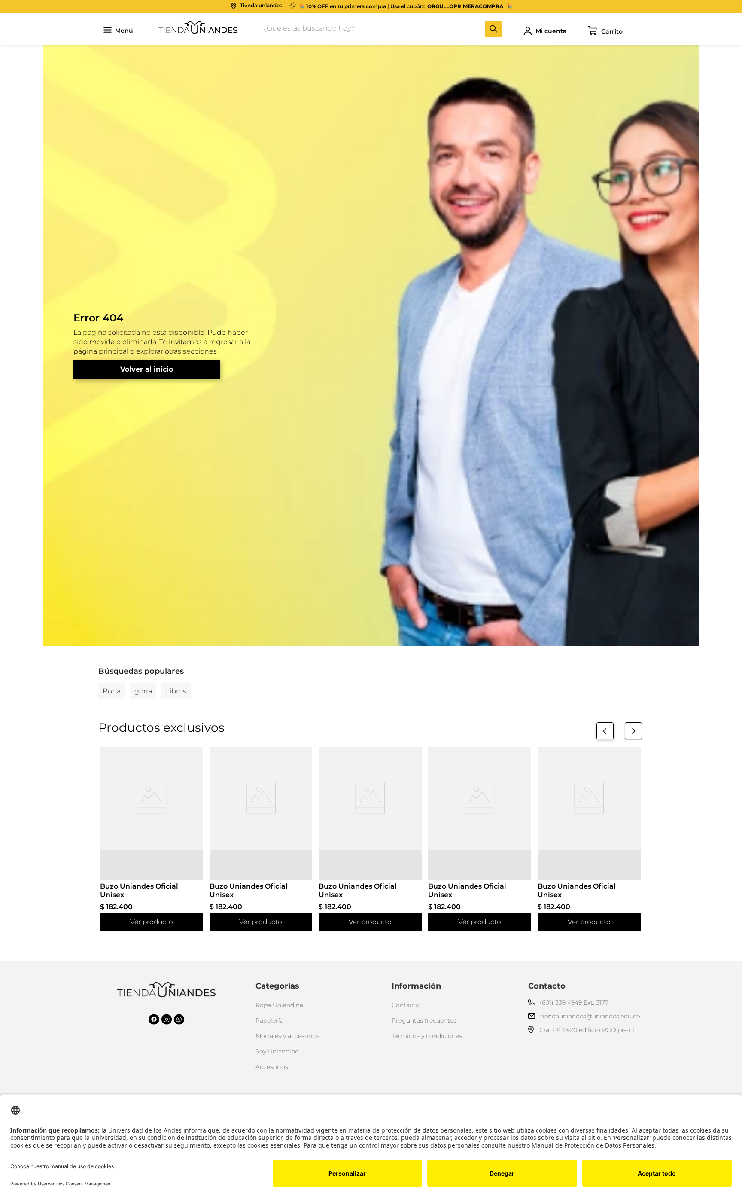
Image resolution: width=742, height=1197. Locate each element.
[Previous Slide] (605, 730)
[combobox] (379, 29)
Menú (124, 30)
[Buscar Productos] (493, 29)
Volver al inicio (146, 369)
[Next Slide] (633, 730)
